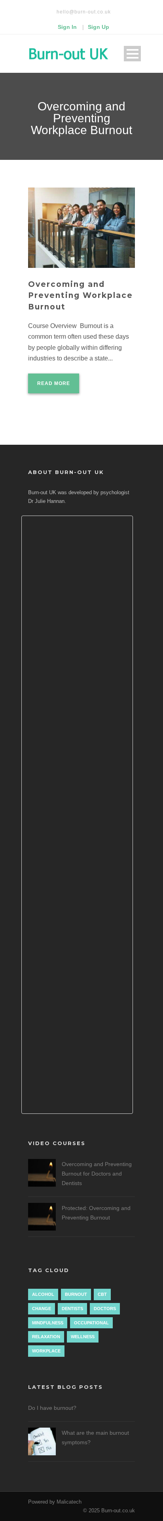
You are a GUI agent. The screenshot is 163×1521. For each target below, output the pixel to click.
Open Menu (132, 53)
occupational (91, 1322)
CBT (102, 1294)
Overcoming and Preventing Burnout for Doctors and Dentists (97, 1173)
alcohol (43, 1294)
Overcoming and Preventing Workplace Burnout (80, 295)
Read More (53, 383)
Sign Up (98, 27)
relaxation (46, 1336)
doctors (105, 1308)
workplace (46, 1350)
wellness (83, 1336)
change (41, 1308)
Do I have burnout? (52, 1408)
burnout (76, 1294)
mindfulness (47, 1322)
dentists (72, 1308)
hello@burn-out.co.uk (84, 12)
